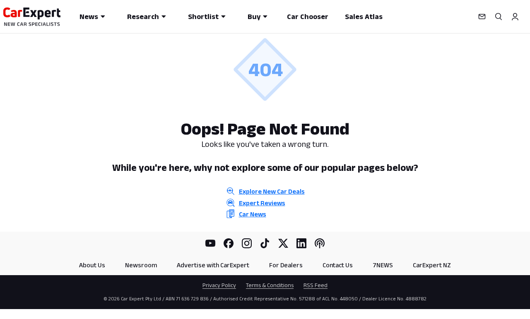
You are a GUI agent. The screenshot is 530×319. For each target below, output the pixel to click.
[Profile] (515, 16)
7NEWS (383, 265)
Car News (252, 214)
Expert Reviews (262, 202)
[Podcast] (320, 243)
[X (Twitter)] (283, 243)
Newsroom (141, 265)
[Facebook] (229, 243)
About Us (92, 265)
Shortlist (203, 16)
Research (143, 16)
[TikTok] (265, 243)
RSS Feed (316, 285)
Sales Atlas (364, 16)
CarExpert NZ (432, 265)
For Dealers (286, 265)
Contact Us (338, 265)
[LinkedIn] (301, 243)
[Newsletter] (482, 16)
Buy (254, 16)
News (89, 16)
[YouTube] (210, 243)
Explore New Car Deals (272, 191)
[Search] (498, 16)
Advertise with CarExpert (213, 265)
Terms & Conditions (270, 285)
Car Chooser (307, 16)
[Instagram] (247, 243)
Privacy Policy (219, 285)
